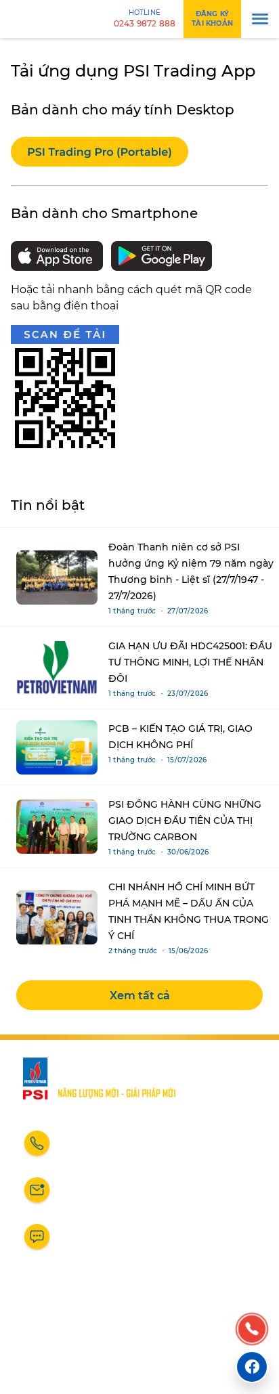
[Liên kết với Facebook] (252, 1367)
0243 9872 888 (102, 1149)
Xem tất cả (140, 995)
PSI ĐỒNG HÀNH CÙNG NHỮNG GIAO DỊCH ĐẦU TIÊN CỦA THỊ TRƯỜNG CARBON (184, 820)
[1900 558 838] (252, 1329)
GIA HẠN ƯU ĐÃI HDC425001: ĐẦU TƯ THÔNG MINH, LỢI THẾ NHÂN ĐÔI (190, 662)
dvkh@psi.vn (98, 1196)
